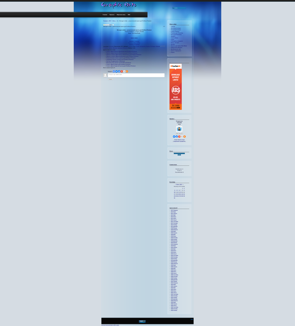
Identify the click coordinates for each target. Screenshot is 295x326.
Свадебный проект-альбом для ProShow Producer (120, 59)
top (192, 319)
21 (181, 194)
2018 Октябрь (174, 237)
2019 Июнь (173, 250)
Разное (172, 52)
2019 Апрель (174, 247)
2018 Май (173, 234)
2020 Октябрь (174, 276)
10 (174, 192)
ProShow (105, 48)
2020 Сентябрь (174, 274)
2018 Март (173, 231)
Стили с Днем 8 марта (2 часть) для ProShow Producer (121, 66)
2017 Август (174, 220)
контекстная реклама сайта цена (110, 325)
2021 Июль (173, 291)
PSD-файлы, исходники (177, 41)
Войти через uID (179, 133)
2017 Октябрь (174, 223)
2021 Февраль (174, 283)
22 (182, 194)
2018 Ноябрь (174, 239)
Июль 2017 (179, 184)
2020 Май (173, 268)
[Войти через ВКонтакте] (174, 136)
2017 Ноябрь (174, 224)
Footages (152, 46)
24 (174, 196)
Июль (114, 21)
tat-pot (130, 46)
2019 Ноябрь (174, 258)
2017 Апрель (174, 213)
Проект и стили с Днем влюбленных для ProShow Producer (122, 56)
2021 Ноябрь (174, 297)
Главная (173, 26)
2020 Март (173, 265)
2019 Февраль (174, 244)
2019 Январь (174, 242)
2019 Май (173, 249)
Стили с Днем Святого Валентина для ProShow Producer (121, 51)
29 (182, 196)
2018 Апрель (174, 232)
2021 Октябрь (174, 295)
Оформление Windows (176, 47)
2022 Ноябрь (174, 310)
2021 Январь (174, 281)
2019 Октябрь (174, 257)
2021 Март (173, 284)
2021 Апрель (174, 286)
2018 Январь (174, 228)
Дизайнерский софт (176, 49)
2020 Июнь (173, 270)
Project (148, 46)
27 (179, 196)
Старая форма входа (179, 139)
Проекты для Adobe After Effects (179, 45)
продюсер (143, 46)
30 (184, 196)
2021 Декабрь (174, 299)
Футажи (173, 44)
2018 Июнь (173, 236)
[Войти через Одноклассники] (184, 136)
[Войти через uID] (114, 71)
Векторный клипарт (176, 28)
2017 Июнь (173, 216)
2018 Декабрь (174, 241)
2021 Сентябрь (174, 294)
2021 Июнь (173, 289)
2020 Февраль (174, 263)
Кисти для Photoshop (176, 34)
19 (177, 194)
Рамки (172, 39)
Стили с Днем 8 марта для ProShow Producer (118, 64)
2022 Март (173, 302)
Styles (157, 46)
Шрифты (173, 36)
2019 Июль (173, 252)
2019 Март (173, 245)
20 (179, 194)
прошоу (120, 48)
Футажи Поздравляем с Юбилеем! (115, 61)
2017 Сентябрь (174, 221)
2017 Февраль (174, 210)
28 (181, 196)
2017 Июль (173, 218)
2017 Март (173, 211)
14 (181, 192)
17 (174, 194)
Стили (137, 46)
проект (110, 48)
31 (174, 198)
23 (184, 194)
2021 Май (173, 287)
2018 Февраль (174, 229)
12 (177, 192)
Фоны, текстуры (175, 42)
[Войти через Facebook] (177, 136)
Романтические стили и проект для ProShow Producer (121, 57)
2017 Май (173, 215)
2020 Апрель (174, 266)
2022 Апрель (174, 303)
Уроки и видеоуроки (176, 50)
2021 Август (174, 292)
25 (176, 196)
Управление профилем (179, 141)
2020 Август (174, 273)
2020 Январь (174, 262)
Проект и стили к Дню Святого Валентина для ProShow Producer (123, 54)
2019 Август (174, 253)
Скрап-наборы (174, 37)
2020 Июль (173, 271)
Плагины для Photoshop (177, 33)
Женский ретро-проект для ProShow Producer (118, 62)
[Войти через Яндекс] (179, 136)
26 (177, 196)
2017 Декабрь (174, 226)
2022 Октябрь (174, 308)
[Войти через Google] (182, 136)
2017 (110, 21)
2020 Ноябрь (174, 278)
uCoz (147, 322)
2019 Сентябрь (174, 255)
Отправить (110, 79)
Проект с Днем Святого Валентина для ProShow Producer (121, 53)
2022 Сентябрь (174, 307)
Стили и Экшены (175, 31)
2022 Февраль (174, 300)
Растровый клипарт (176, 29)
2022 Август (174, 305)
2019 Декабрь (174, 260)
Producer (125, 48)
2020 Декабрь (174, 279)
